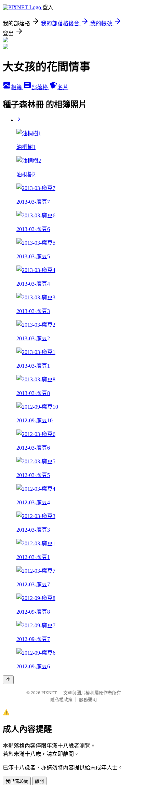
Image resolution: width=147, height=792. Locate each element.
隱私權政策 (61, 699)
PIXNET (49, 692)
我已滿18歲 (16, 781)
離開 (39, 781)
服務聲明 (88, 699)
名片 (62, 87)
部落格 (40, 87)
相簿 (17, 87)
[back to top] (8, 679)
